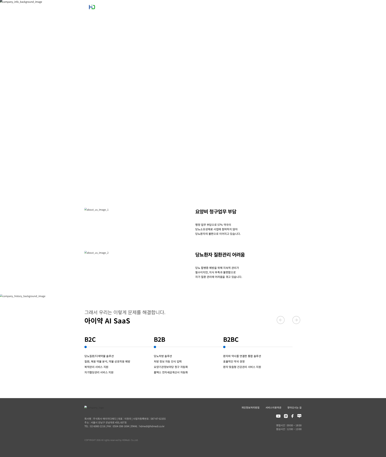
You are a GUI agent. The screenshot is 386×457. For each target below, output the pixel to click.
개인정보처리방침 (250, 407)
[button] (280, 324)
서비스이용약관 (273, 407)
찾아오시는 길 (294, 407)
